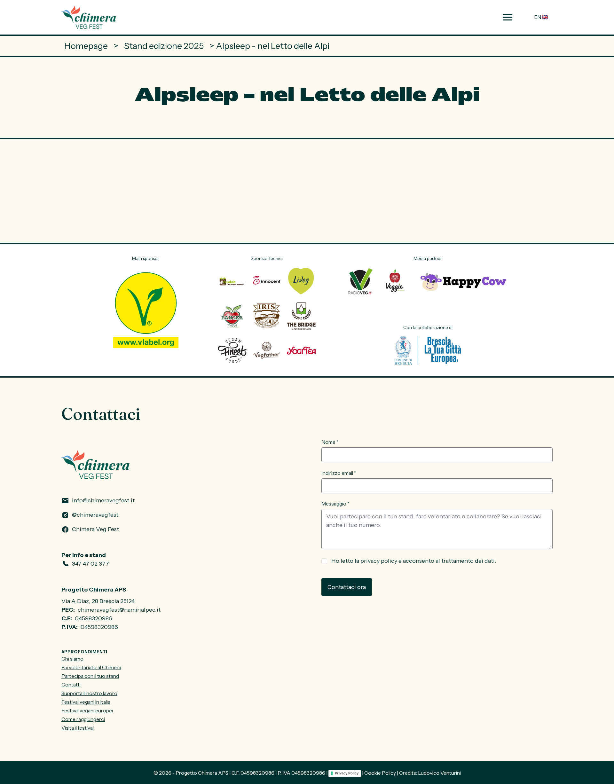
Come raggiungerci (83, 719)
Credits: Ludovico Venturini (430, 773)
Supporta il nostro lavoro (89, 693)
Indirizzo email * (338, 473)
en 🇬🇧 (541, 17)
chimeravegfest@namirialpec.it (119, 609)
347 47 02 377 (90, 563)
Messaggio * (335, 504)
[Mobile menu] (507, 17)
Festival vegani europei (87, 711)
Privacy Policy (346, 773)
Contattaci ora (346, 587)
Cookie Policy (380, 773)
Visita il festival (77, 728)
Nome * (329, 442)
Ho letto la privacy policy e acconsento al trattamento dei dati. (413, 560)
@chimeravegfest (95, 514)
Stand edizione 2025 (164, 46)
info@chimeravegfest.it (103, 500)
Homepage (86, 46)
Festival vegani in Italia (85, 702)
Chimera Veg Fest (95, 529)
